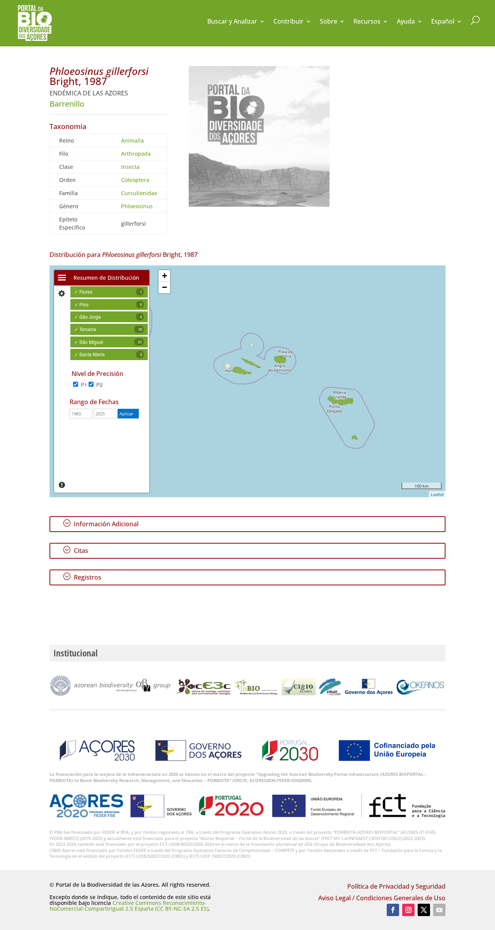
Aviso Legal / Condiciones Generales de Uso (382, 898)
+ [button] (164, 276)
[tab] (62, 278)
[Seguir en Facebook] (393, 910)
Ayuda (406, 22)
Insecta (130, 166)
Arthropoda (136, 153)
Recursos (367, 22)
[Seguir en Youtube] (439, 910)
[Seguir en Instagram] (408, 910)
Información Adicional (100, 523)
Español (442, 22)
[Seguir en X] (424, 910)
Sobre (328, 22)
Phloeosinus (137, 206)
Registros (82, 576)
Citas (75, 550)
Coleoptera (135, 180)
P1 (83, 384)
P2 (98, 384)
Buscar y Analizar (232, 22)
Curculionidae (139, 193)
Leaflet (437, 494)
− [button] (164, 287)
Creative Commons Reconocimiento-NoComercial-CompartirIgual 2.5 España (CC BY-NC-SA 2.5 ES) (129, 905)
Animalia (132, 140)
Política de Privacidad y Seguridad (396, 887)
